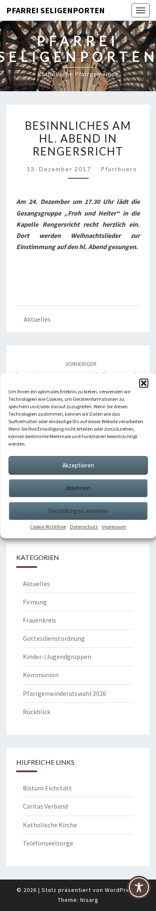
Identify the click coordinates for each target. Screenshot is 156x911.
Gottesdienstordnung (54, 638)
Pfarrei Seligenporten (55, 10)
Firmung (35, 602)
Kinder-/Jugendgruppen (57, 656)
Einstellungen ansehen (78, 511)
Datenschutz (84, 526)
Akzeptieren (78, 465)
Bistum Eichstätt (47, 788)
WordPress (120, 890)
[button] (143, 383)
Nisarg (89, 900)
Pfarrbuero (119, 168)
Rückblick (36, 711)
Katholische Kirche (50, 825)
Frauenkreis (39, 620)
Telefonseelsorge (48, 843)
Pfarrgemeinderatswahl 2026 (64, 693)
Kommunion (41, 675)
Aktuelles (37, 319)
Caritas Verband (45, 806)
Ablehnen (78, 488)
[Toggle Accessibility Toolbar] (139, 891)
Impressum (114, 526)
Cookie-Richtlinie (48, 526)
